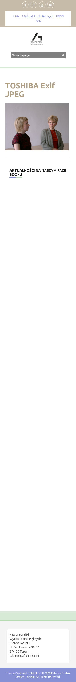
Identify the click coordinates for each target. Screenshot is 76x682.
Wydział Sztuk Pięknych (37, 16)
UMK (16, 16)
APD (38, 20)
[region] (38, 638)
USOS (60, 16)
